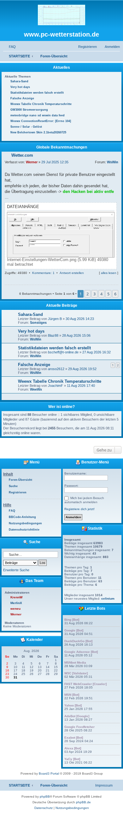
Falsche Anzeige (34, 364)
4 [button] (101, 294)
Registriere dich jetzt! (79, 509)
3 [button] (94, 294)
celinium (107, 598)
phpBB (45, 796)
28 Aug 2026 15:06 (76, 335)
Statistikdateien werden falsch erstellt (54, 348)
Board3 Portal (49, 773)
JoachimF (55, 385)
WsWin (112, 162)
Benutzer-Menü (94, 462)
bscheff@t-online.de (63, 352)
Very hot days (31, 331)
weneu (15, 608)
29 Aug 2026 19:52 (82, 369)
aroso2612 (56, 369)
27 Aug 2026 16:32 (96, 352)
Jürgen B (55, 319)
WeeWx (36, 389)
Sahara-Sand (30, 314)
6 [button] (115, 294)
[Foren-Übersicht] (61, 15)
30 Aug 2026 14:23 (80, 319)
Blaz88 (53, 335)
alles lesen (108, 273)
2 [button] (87, 294)
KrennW (16, 597)
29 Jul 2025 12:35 (54, 162)
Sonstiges (38, 322)
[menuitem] (9, 46)
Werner (32, 162)
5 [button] (108, 294)
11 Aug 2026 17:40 (81, 385)
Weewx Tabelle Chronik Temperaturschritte (59, 381)
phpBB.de (83, 802)
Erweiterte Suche (16, 570)
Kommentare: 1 (43, 273)
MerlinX (16, 603)
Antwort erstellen (72, 273)
